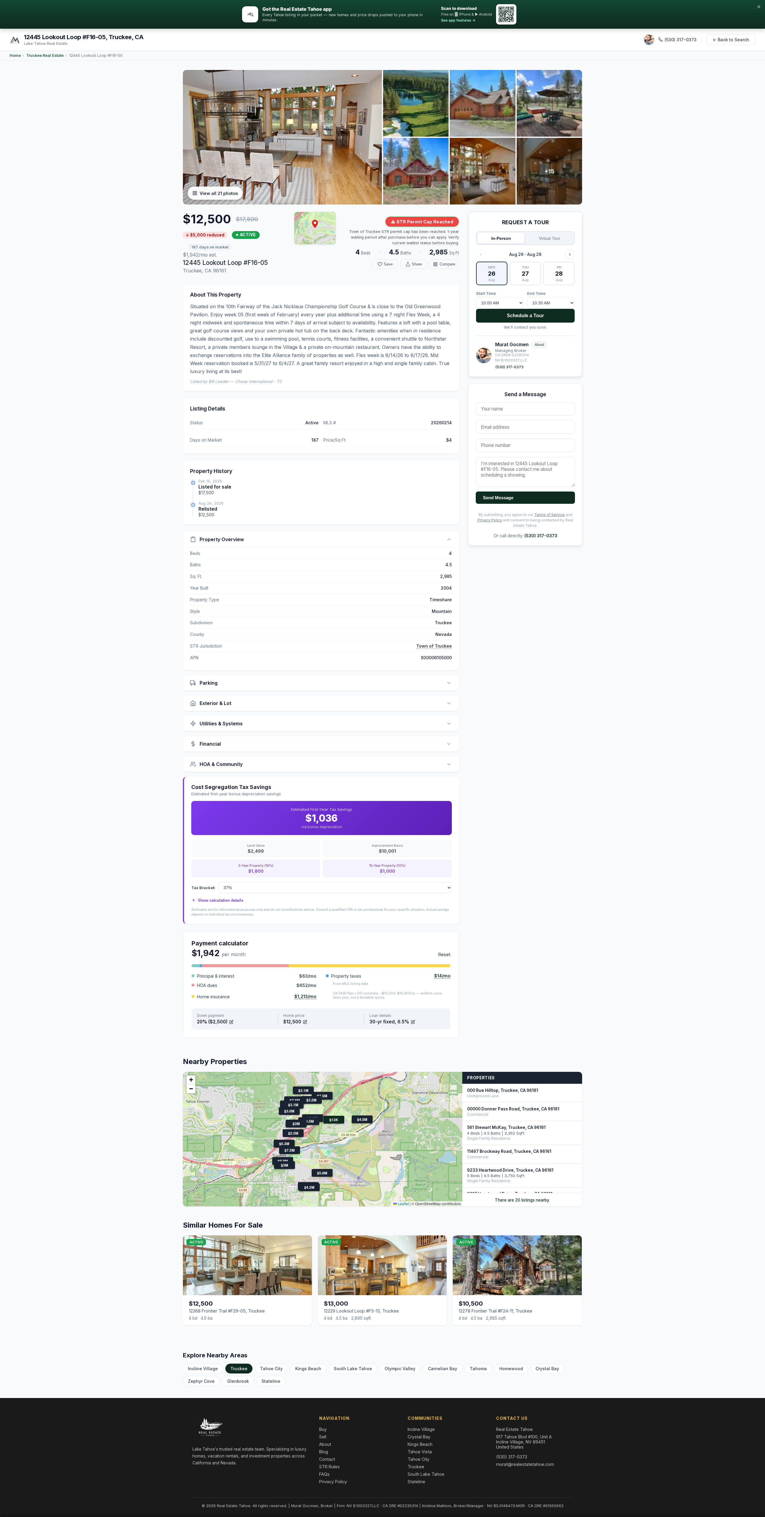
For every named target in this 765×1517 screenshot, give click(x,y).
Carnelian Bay (442, 1368)
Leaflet (403, 1203)
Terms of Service (549, 514)
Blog (323, 1451)
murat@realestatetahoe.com (525, 1464)
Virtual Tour (549, 238)
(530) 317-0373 (681, 39)
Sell (322, 1436)
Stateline (270, 1381)
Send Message (498, 497)
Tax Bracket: (203, 887)
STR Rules (329, 1466)
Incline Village (203, 1368)
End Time (536, 293)
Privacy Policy (490, 520)
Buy (323, 1429)
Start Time (486, 293)
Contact (327, 1459)
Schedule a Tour (525, 315)
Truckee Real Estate (45, 55)
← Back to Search (731, 39)
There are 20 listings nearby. (522, 1200)
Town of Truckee (434, 645)
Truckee (238, 1368)
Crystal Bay (547, 1368)
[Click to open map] (315, 228)
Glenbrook (238, 1381)
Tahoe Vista (420, 1451)
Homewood (511, 1368)
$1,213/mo (305, 996)
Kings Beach (308, 1368)
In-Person (501, 238)
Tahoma (478, 1368)
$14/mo (442, 975)
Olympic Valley (400, 1368)
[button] (315, 224)
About (539, 345)
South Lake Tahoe (353, 1368)
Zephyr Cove (201, 1381)
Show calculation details (217, 900)
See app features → (458, 20)
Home (15, 55)
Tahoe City (271, 1368)
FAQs (324, 1474)
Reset (444, 954)
